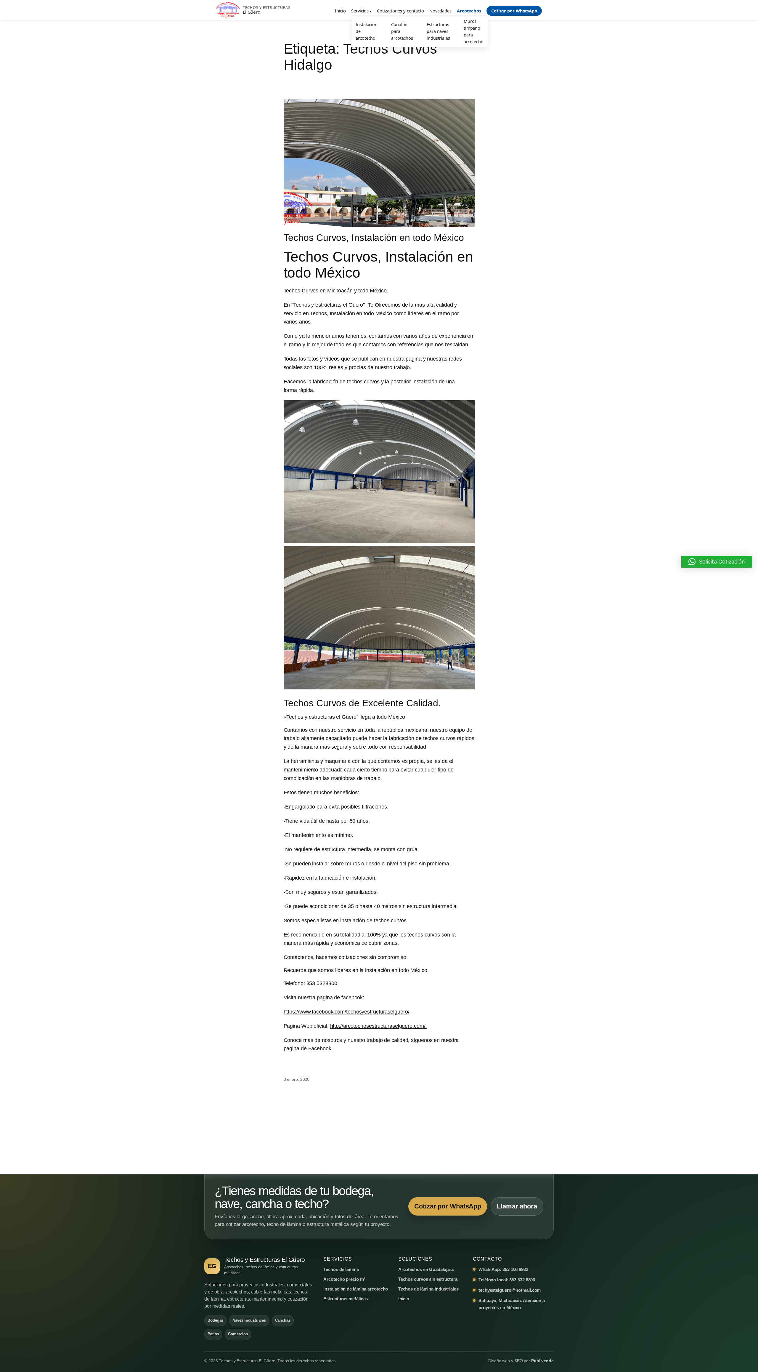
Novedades (440, 11)
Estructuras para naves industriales (438, 31)
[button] (716, 562)
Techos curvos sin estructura (427, 1279)
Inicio (340, 11)
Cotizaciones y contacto (400, 11)
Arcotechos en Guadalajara (426, 1269)
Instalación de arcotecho (367, 31)
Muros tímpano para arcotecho (474, 31)
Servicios (360, 11)
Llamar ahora (517, 1206)
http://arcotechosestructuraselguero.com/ (378, 1026)
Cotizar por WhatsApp (514, 11)
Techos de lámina (341, 1269)
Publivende (542, 1361)
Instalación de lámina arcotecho (355, 1288)
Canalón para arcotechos (402, 31)
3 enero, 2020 (297, 1079)
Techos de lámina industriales (428, 1288)
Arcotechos (469, 11)
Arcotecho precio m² (344, 1279)
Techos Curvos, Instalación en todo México (374, 237)
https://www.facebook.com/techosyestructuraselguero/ (346, 1012)
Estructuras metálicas (345, 1298)
